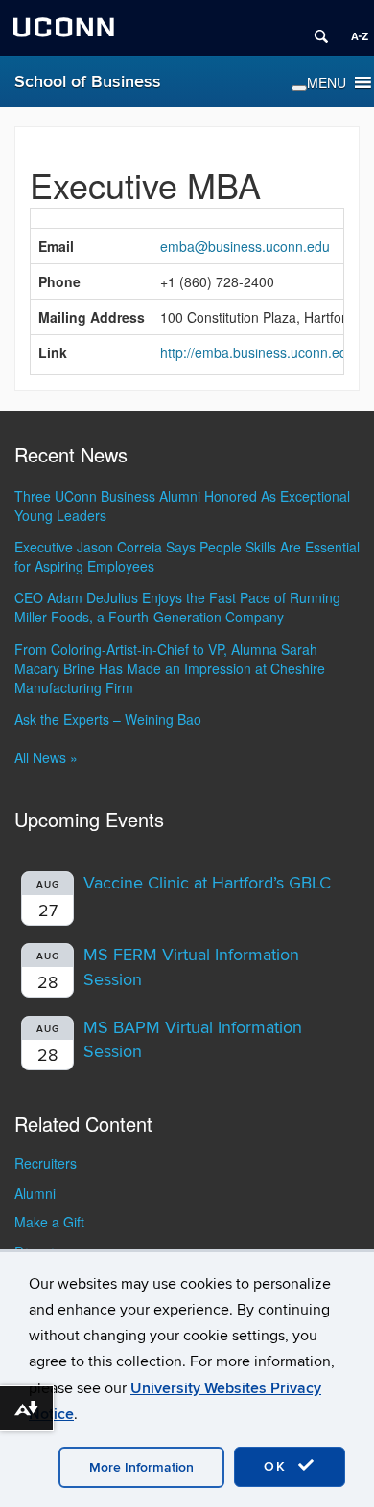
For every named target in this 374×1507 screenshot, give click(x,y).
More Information (141, 1467)
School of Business (87, 82)
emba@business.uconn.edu (245, 246)
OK (278, 1466)
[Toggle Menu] (299, 88)
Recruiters (45, 1163)
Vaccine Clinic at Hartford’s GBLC (207, 883)
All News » (46, 757)
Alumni (35, 1193)
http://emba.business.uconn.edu (257, 352)
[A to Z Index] (353, 28)
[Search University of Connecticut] (314, 28)
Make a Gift (49, 1221)
